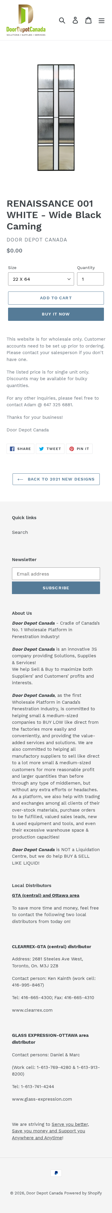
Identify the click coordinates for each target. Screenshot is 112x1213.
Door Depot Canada (44, 1193)
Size (12, 267)
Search (20, 532)
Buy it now (56, 314)
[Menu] (101, 20)
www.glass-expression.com (42, 1099)
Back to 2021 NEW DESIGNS (60, 479)
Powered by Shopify (83, 1193)
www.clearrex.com (32, 1010)
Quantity (86, 267)
